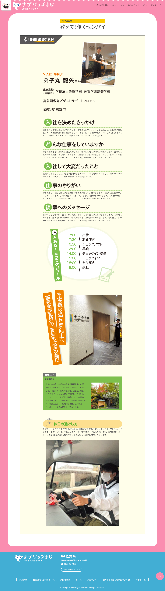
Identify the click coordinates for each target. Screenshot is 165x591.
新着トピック (118, 5)
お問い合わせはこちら (71, 569)
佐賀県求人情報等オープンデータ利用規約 (51, 579)
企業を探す (104, 5)
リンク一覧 (141, 579)
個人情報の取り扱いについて (115, 579)
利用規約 (23, 579)
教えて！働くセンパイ (153, 5)
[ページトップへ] (160, 576)
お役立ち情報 (134, 5)
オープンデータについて (86, 579)
